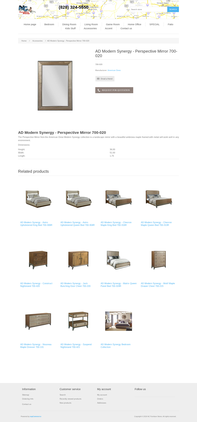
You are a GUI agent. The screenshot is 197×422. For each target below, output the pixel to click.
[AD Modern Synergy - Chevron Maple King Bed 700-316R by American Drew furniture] (118, 199)
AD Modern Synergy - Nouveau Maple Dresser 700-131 (35, 345)
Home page (30, 24)
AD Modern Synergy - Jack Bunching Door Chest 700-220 (75, 284)
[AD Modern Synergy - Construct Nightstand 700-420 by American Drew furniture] (38, 260)
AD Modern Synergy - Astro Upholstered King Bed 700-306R (36, 223)
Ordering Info (27, 399)
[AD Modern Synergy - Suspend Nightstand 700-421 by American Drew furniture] (78, 321)
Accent (108, 28)
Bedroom (49, 24)
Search (63, 395)
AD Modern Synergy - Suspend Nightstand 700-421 (76, 345)
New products (65, 403)
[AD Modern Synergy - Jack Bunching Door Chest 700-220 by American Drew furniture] (78, 260)
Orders (100, 399)
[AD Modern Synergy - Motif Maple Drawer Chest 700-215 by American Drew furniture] (159, 260)
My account (102, 395)
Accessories (90, 28)
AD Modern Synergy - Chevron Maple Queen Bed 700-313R (156, 223)
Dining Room (69, 24)
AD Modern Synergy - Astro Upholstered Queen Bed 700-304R (77, 223)
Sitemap (25, 395)
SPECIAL (154, 24)
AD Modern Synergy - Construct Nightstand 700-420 (36, 284)
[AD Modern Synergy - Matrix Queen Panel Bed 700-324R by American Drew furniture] (118, 260)
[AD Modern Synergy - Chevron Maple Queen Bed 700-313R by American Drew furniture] (159, 199)
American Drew (114, 70)
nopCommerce (35, 416)
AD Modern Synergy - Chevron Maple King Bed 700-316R (116, 223)
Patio (170, 24)
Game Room (113, 24)
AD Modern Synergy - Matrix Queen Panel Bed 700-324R (119, 284)
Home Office (134, 24)
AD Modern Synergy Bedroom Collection (116, 345)
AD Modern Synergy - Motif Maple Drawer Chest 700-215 (158, 284)
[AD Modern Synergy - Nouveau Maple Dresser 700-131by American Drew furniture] (38, 321)
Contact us (126, 28)
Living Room (91, 24)
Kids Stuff (70, 28)
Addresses (101, 403)
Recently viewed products (70, 399)
